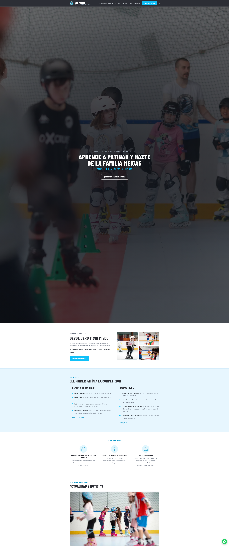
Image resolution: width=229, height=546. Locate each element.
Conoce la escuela (79, 358)
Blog (130, 3)
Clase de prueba (149, 3)
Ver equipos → (124, 423)
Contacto (137, 3)
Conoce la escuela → (79, 418)
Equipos (124, 3)
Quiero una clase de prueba (114, 177)
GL (159, 3)
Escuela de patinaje (106, 3)
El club (117, 3)
